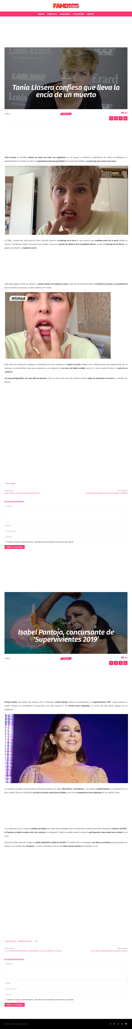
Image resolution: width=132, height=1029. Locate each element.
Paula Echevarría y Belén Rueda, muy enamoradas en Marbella (106, 493)
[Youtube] (126, 1024)
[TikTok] (118, 1024)
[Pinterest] (121, 118)
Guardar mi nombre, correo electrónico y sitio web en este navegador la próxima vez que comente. (40, 542)
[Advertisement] (66, 32)
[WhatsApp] (125, 118)
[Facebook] (111, 118)
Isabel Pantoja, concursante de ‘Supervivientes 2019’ (22, 493)
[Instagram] (114, 1024)
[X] (116, 118)
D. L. (8, 114)
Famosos (66, 114)
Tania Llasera (10, 483)
